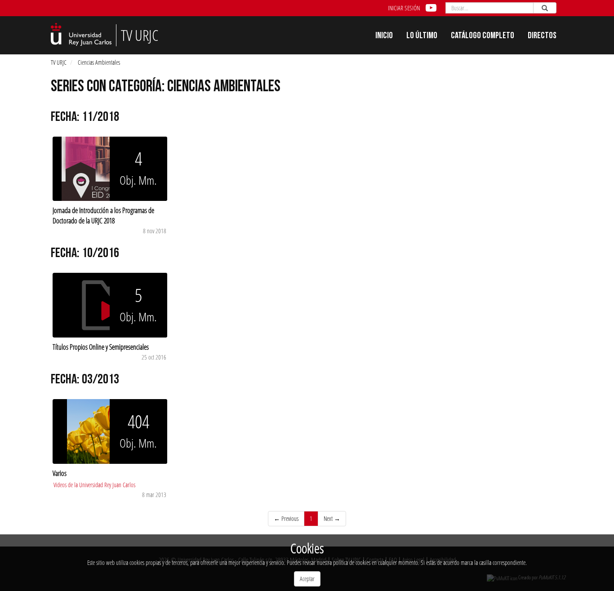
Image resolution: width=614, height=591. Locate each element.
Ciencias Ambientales (99, 62)
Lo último (421, 36)
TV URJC (59, 62)
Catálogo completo (482, 36)
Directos (542, 36)
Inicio (384, 36)
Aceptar (307, 578)
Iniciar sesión (404, 8)
